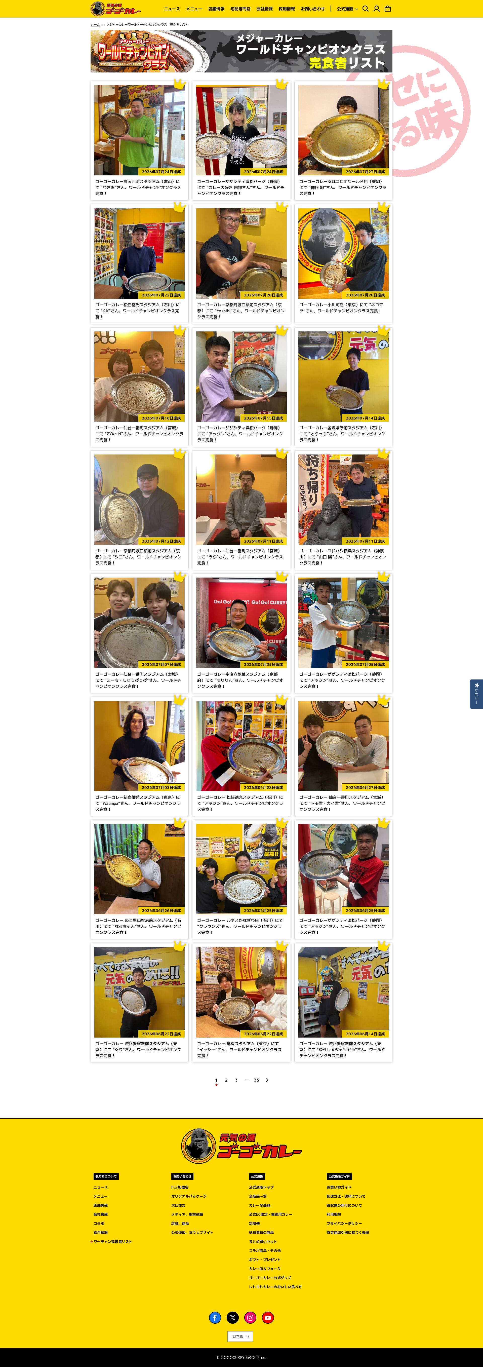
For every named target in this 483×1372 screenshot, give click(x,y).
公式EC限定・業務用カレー (270, 1214)
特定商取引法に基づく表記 (348, 1232)
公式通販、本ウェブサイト (192, 1232)
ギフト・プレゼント (265, 1259)
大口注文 (178, 1205)
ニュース (101, 1187)
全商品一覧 (258, 1196)
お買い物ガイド (339, 1187)
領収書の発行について (344, 1205)
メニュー (101, 1196)
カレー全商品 (259, 1205)
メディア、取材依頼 (187, 1214)
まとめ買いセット (263, 1241)
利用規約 (334, 1214)
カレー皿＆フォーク (265, 1268)
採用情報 (101, 1232)
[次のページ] (266, 1080)
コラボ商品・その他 (265, 1250)
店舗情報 (101, 1205)
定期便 (254, 1223)
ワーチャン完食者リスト (113, 1241)
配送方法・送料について (346, 1196)
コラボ (99, 1223)
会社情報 (101, 1214)
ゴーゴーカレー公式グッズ (270, 1277)
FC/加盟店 (179, 1187)
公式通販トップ (261, 1187)
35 (256, 1080)
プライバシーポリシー (344, 1223)
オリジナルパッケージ (189, 1196)
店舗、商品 (180, 1223)
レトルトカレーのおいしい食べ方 (275, 1286)
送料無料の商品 (261, 1232)
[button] (347, 9)
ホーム (95, 24)
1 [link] (216, 1080)
